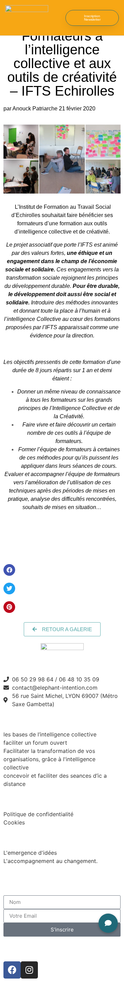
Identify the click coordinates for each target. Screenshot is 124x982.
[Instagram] (29, 970)
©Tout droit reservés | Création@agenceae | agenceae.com (60, 948)
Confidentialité (32, 798)
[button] (54, 17)
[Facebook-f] (12, 970)
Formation (23, 719)
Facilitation (25, 837)
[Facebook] (9, 570)
